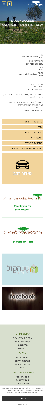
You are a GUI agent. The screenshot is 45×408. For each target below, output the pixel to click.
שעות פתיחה (22, 376)
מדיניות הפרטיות (14, 393)
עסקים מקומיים (26, 25)
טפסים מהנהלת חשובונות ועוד (27, 148)
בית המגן (22, 344)
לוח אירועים (22, 380)
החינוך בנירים (22, 364)
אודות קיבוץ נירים (22, 338)
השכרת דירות (22, 360)
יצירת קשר (22, 348)
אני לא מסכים (22, 404)
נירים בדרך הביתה (33, 121)
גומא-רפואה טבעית (9, 25)
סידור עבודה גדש (33, 132)
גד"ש (22, 367)
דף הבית (39, 25)
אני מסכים (22, 398)
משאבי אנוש (22, 357)
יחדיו (39, 127)
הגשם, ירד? (36, 137)
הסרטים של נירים (33, 143)
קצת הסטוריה (22, 341)
